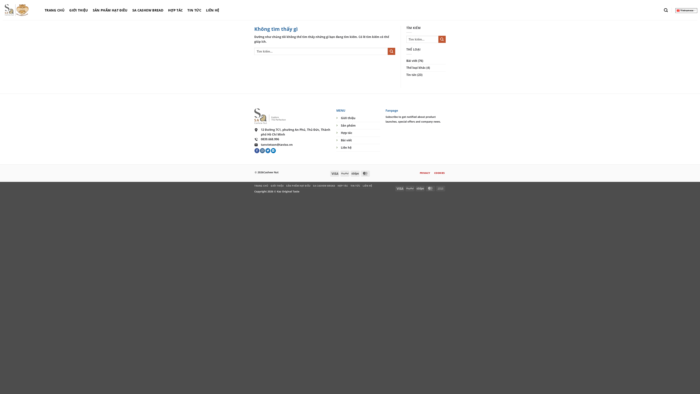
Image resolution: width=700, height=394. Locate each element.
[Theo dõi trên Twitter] (267, 150)
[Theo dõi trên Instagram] (262, 150)
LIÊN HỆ (212, 10)
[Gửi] (391, 51)
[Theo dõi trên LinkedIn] (273, 150)
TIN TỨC (194, 10)
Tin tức (411, 75)
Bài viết (411, 61)
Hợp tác (346, 133)
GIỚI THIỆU (78, 10)
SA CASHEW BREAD (147, 10)
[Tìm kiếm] (666, 10)
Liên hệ (346, 148)
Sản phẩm (348, 125)
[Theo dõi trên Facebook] (256, 150)
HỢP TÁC (175, 10)
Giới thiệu (348, 118)
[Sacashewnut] (21, 10)
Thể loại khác (416, 68)
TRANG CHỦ (55, 10)
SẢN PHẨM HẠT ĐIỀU (110, 10)
